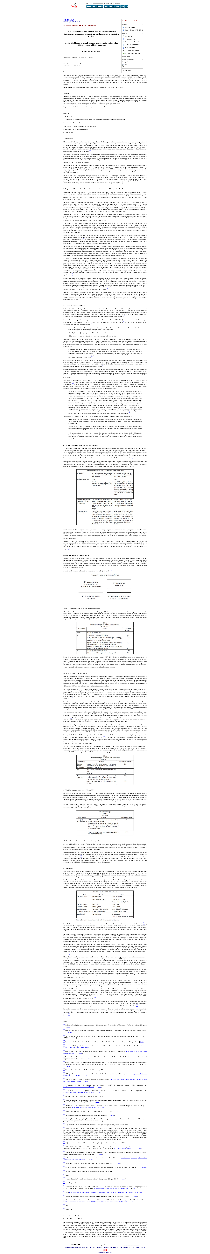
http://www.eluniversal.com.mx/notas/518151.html (78, 1092)
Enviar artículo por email (132, 53)
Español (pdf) (129, 36)
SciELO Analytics (130, 27)
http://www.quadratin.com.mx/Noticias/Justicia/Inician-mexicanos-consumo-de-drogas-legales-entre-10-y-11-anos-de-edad (105, 1192)
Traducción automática (132, 50)
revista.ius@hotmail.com (105, 1252)
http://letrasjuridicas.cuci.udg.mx (124, 1148)
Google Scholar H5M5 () (134, 30)
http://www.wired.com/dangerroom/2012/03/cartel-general (111, 1188)
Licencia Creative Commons (131, 1245)
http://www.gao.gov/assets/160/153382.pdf (76, 1047)
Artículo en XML (130, 39)
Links (68, 1027)
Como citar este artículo (133, 45)
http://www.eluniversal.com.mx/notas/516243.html (78, 1087)
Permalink (128, 70)
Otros (126, 65)
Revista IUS (69, 20)
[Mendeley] (123, 65)
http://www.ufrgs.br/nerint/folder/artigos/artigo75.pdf (88, 1107)
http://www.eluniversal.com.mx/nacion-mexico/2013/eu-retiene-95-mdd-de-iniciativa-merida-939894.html (95, 1202)
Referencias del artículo (132, 42)
